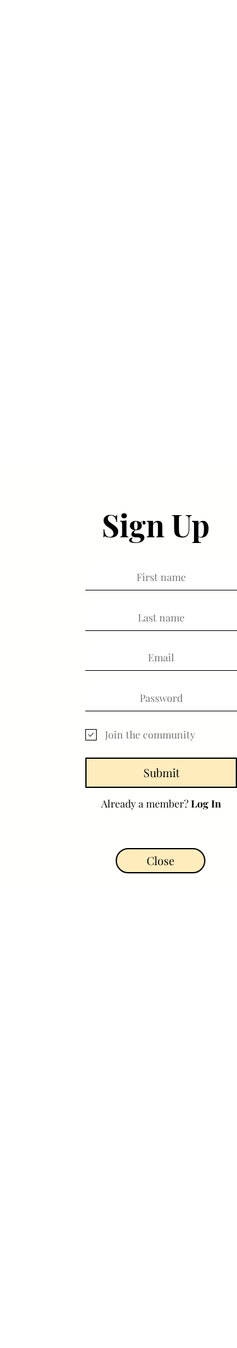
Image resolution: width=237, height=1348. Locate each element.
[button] (160, 860)
